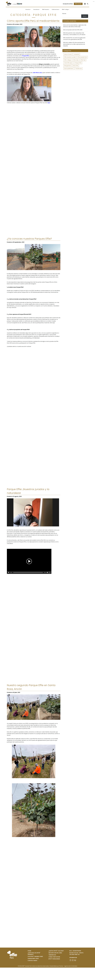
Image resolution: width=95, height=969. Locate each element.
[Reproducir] (8, 572)
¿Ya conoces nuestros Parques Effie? (29, 238)
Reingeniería (67, 66)
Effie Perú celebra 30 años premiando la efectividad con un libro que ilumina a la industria (74, 44)
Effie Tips (83, 60)
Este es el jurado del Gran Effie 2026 (72, 30)
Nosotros (28, 9)
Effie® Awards (45, 9)
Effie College (67, 60)
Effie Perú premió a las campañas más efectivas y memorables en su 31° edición (74, 33)
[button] (29, 561)
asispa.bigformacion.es (93, 1)
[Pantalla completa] (49, 572)
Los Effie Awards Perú (35, 956)
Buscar (64, 13)
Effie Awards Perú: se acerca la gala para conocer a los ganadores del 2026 (74, 38)
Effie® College (65, 9)
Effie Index (76, 60)
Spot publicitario (68, 68)
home (29, 951)
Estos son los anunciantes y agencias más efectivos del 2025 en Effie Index (74, 25)
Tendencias (78, 68)
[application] (29, 88)
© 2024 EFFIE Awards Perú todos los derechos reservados (33, 966)
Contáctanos (32, 960)
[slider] (28, 572)
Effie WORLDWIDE (54, 959)
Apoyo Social (67, 54)
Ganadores (36, 9)
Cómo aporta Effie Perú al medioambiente (33, 21)
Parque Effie (25, 56)
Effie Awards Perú (82, 57)
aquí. (53, 323)
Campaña (76, 54)
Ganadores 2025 (33, 958)
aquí (48, 103)
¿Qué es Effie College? (56, 951)
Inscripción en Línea (55, 953)
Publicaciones (55, 9)
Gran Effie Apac (68, 63)
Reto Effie (75, 66)
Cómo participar (54, 957)
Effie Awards (78, 4)
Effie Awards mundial (70, 57)
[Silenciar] (47, 572)
